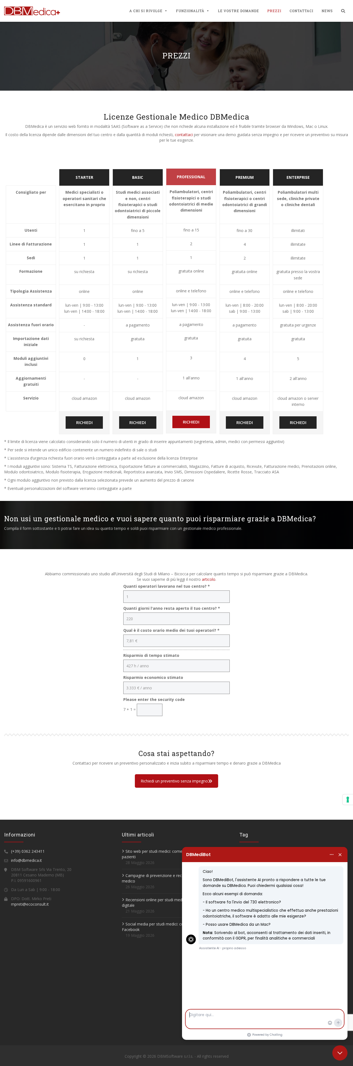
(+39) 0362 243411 (28, 851)
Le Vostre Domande (238, 11)
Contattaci (301, 11)
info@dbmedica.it (26, 860)
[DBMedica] (32, 11)
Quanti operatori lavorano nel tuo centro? (166, 586)
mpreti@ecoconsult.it (30, 904)
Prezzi (274, 11)
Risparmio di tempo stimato (151, 655)
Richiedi (84, 422)
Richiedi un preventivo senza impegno (174, 781)
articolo (208, 579)
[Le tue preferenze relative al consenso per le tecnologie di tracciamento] (348, 799)
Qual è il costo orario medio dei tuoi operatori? (171, 630)
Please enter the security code (154, 699)
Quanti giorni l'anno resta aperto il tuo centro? (171, 608)
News (327, 11)
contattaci (184, 134)
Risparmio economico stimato (153, 677)
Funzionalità (190, 11)
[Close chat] (339, 1052)
